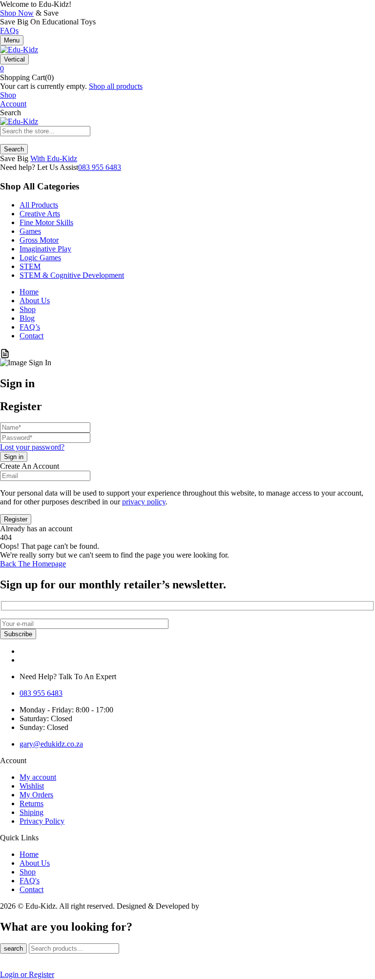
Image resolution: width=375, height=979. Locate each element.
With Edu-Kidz (53, 158)
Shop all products (116, 86)
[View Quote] (5, 353)
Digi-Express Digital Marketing (249, 906)
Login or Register (27, 974)
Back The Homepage (33, 564)
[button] (187, 68)
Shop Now (17, 13)
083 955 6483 (99, 167)
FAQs (9, 30)
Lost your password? (32, 447)
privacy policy (144, 502)
